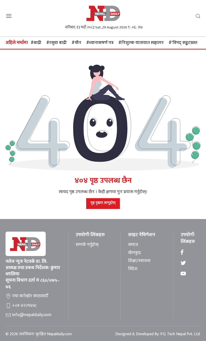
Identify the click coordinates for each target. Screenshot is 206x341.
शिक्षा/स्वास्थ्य (139, 261)
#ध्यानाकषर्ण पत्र (99, 43)
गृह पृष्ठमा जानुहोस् (103, 203)
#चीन (76, 43)
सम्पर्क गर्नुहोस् (87, 244)
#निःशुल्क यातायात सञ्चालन (141, 43)
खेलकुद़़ (134, 253)
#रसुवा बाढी (56, 43)
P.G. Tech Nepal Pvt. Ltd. (180, 334)
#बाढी (36, 43)
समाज (133, 244)
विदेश (132, 269)
